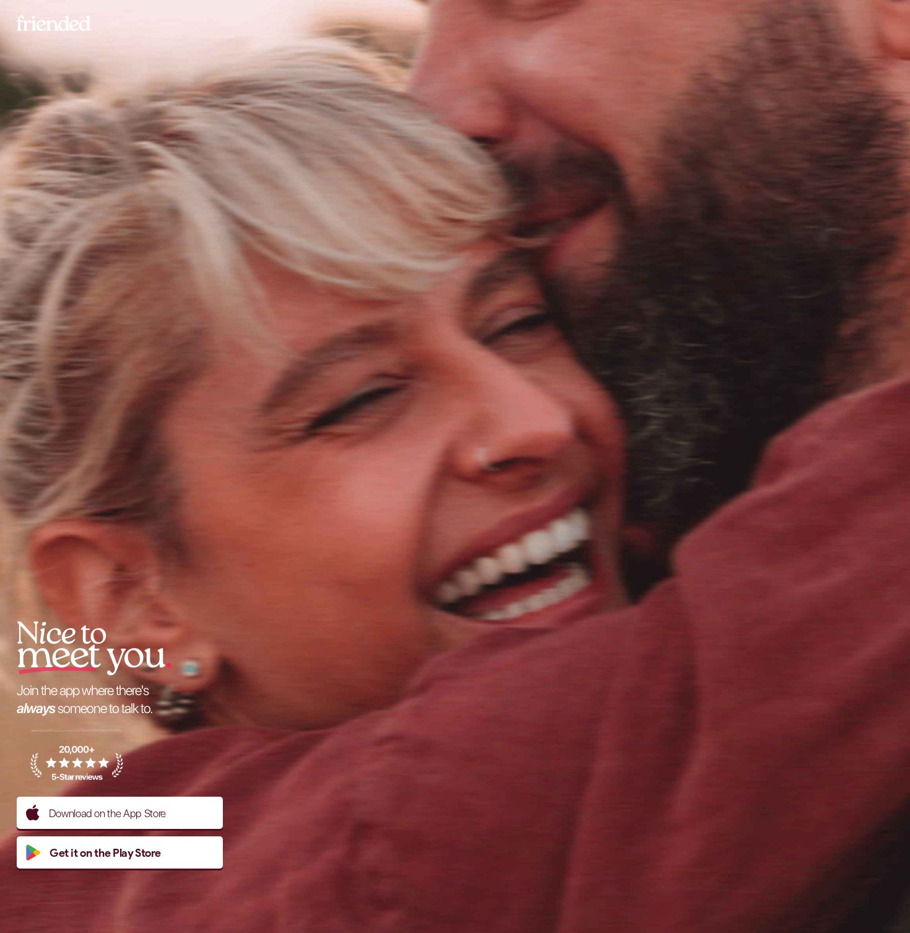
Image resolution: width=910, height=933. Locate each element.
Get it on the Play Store (105, 852)
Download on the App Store (107, 813)
